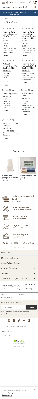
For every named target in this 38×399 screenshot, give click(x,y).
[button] (3, 2)
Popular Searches (6, 297)
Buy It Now (7, 41)
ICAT (22, 347)
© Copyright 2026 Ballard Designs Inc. (19, 326)
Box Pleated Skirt (10, 22)
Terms (3, 294)
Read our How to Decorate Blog (11, 289)
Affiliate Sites (7, 331)
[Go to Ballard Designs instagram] (9, 320)
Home (5, 18)
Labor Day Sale (14, 14)
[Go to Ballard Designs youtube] (24, 320)
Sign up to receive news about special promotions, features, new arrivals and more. (17, 313)
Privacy (21, 294)
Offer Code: (17, 347)
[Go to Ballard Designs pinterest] (29, 320)
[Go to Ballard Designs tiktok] (19, 320)
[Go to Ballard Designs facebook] (14, 320)
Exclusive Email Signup (11, 303)
